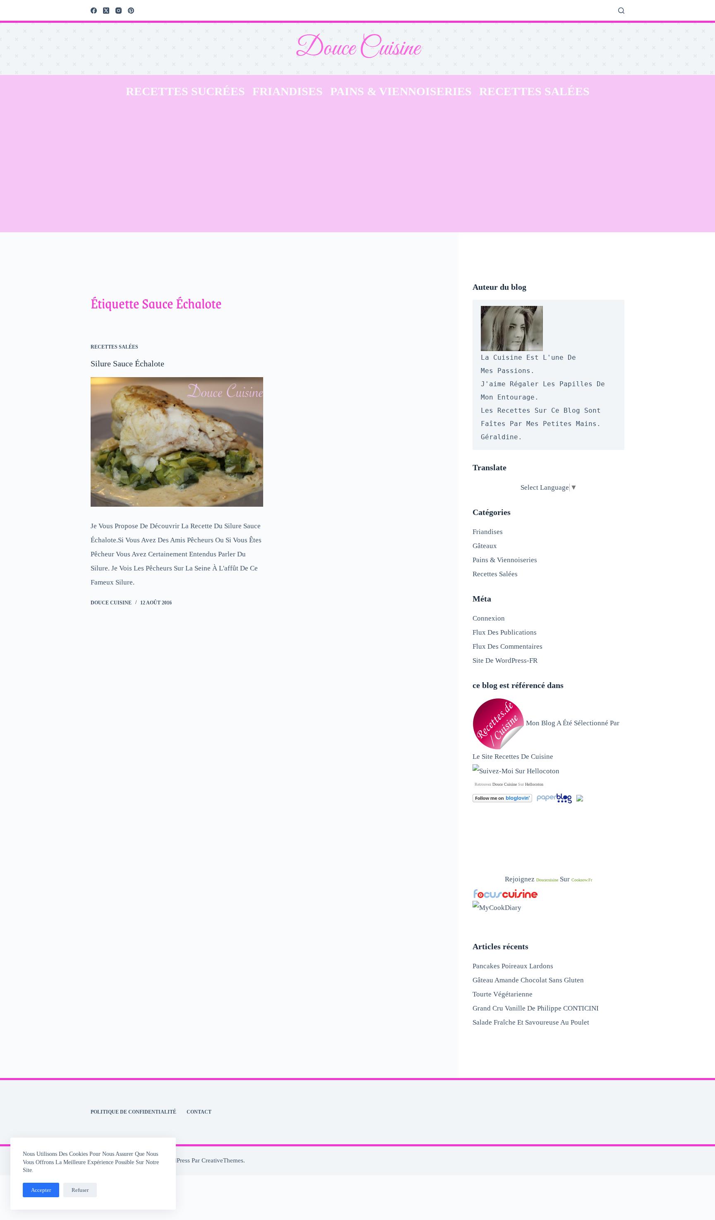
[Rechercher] (621, 10)
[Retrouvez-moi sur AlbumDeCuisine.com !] (579, 797)
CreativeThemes (222, 1160)
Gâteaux (485, 546)
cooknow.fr (581, 880)
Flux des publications (505, 632)
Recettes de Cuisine (523, 756)
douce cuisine (504, 784)
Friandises (287, 91)
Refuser (80, 1190)
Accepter (41, 1190)
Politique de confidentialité (133, 1112)
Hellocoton (534, 784)
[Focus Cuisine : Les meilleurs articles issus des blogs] (506, 893)
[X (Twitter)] (106, 10)
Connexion (489, 618)
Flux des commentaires (507, 646)
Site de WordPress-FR (505, 660)
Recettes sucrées (185, 91)
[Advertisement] (357, 170)
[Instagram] (118, 10)
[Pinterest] (131, 10)
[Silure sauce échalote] (177, 442)
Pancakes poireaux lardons (513, 966)
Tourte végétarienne (503, 994)
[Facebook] (94, 10)
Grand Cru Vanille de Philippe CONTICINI (536, 1008)
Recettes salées (534, 91)
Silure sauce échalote (127, 363)
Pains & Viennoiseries (401, 91)
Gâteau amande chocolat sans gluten (528, 980)
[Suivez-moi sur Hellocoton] (516, 771)
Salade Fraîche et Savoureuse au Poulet (531, 1022)
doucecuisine (547, 880)
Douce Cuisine (357, 48)
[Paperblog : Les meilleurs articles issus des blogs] (555, 797)
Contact (199, 1112)
